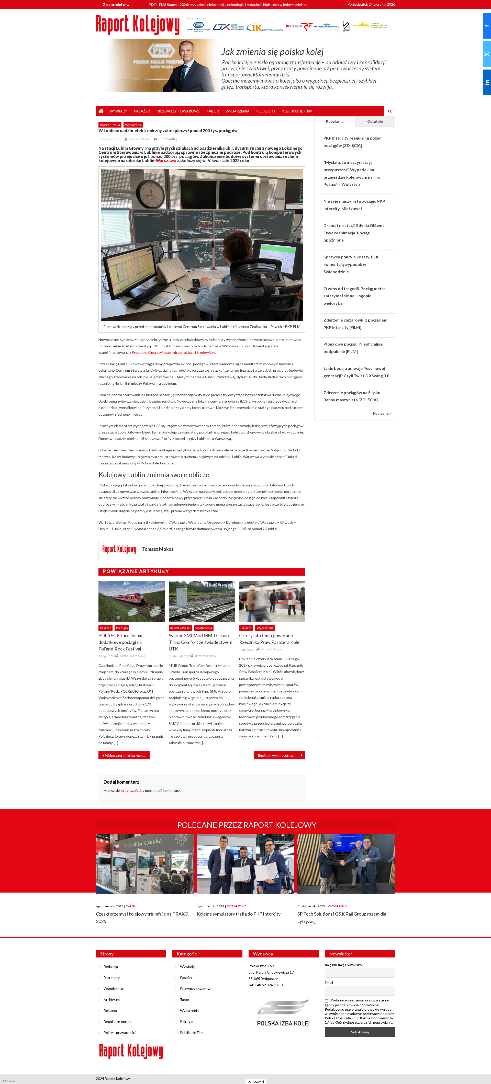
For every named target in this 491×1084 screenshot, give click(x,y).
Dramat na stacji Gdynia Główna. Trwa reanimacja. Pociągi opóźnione (354, 233)
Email (329, 982)
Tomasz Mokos (139, 139)
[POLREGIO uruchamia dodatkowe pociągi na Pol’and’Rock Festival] (131, 601)
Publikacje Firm (297, 111)
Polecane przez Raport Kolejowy (247, 824)
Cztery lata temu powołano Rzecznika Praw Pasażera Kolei (269, 639)
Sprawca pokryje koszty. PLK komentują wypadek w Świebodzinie (351, 264)
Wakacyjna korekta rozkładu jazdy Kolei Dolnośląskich (127, 755)
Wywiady (118, 111)
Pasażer (142, 111)
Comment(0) (167, 139)
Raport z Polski (110, 125)
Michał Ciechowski (132, 656)
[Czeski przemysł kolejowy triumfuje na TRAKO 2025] (145, 864)
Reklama (110, 1010)
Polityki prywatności (120, 1032)
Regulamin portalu (118, 1021)
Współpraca (113, 988)
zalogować (128, 790)
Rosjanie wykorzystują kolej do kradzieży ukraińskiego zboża (281, 755)
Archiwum (112, 999)
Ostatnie (375, 121)
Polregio (265, 111)
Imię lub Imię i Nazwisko (343, 965)
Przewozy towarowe (178, 111)
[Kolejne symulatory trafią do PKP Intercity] (245, 864)
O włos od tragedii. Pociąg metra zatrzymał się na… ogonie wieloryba (354, 296)
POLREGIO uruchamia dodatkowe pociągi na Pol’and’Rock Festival (120, 642)
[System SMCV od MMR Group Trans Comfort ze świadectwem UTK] (202, 601)
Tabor (212, 111)
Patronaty (112, 977)
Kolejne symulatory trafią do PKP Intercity (239, 914)
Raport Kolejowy (205, 656)
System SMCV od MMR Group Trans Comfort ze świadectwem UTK (200, 642)
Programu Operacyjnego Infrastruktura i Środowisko (173, 352)
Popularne (334, 121)
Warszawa (166, 160)
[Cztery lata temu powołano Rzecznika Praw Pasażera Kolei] (272, 601)
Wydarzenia (238, 111)
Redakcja (111, 966)
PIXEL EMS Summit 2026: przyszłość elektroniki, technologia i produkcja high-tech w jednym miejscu (228, 4)
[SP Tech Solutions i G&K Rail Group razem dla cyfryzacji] (346, 864)
